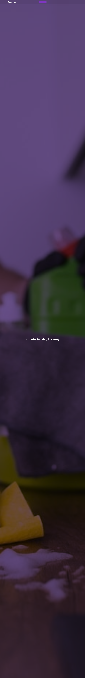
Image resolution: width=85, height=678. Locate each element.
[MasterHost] (13, 2)
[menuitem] (24, 2)
